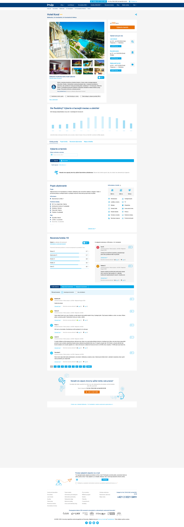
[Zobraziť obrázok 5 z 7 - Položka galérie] (77, 71)
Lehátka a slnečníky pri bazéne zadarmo (115, 202)
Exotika (49, 499)
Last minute (113, 39)
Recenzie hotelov (109, 5)
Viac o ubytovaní (53, 99)
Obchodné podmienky (70, 497)
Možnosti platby (69, 501)
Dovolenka (55, 8)
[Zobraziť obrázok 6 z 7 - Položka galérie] (88, 71)
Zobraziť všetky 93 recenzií (55, 78)
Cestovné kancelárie (52, 492)
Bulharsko (62, 8)
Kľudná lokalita (114, 211)
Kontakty (84, 503)
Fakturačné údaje (69, 499)
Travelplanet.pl (110, 519)
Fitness (126, 211)
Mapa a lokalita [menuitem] (88, 141)
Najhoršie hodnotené (67, 286)
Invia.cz (100, 519)
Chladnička (127, 205)
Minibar (113, 205)
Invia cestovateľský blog (71, 503)
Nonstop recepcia (115, 218)
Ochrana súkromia (103, 492)
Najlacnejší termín (115, 63)
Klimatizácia (114, 198)
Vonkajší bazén (128, 198)
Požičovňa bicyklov (129, 218)
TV (125, 202)
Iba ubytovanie (114, 51)
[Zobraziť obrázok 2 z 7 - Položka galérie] (77, 63)
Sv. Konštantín (69, 8)
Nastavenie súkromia (104, 494)
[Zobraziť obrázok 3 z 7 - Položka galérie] (88, 63)
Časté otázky (68, 492)
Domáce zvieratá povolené (115, 215)
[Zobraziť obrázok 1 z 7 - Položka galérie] (59, 67)
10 (84, 366)
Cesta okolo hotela (129, 208)
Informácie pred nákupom (71, 494)
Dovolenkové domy (52, 506)
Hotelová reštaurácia (129, 215)
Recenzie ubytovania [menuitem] (76, 141)
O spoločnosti (85, 501)
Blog (118, 5)
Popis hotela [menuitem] (63, 141)
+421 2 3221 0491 (127, 497)
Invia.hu (104, 519)
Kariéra (84, 497)
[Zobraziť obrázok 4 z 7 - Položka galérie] (99, 63)
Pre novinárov (85, 492)
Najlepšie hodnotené (81, 286)
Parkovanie (50, 501)
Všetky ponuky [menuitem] (53, 141)
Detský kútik (114, 208)
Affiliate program (86, 494)
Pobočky (84, 499)
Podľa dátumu (55, 286)
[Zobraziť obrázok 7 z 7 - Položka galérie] (99, 71)
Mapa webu (102, 497)
